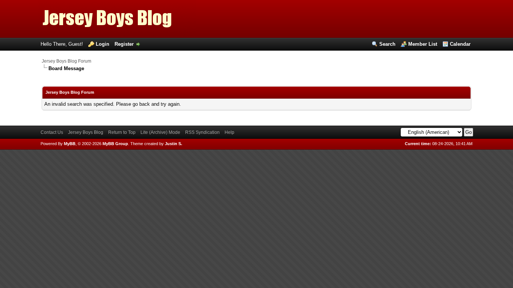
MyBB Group (115, 143)
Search (387, 44)
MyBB (69, 143)
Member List (422, 44)
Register (124, 44)
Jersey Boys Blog (85, 132)
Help (229, 132)
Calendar (460, 44)
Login (102, 44)
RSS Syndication (202, 132)
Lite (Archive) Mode (160, 132)
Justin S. (173, 143)
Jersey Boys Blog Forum (66, 61)
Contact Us (52, 132)
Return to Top (122, 132)
